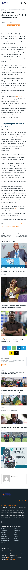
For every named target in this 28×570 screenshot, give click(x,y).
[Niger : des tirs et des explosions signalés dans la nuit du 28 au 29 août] (14, 382)
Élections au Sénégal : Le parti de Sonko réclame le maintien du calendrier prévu (12, 391)
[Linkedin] (19, 348)
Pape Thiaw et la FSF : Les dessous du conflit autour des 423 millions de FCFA (12, 340)
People (3, 269)
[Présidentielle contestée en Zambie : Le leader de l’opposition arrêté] (14, 419)
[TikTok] (17, 501)
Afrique (2, 370)
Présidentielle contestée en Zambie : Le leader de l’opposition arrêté (12, 409)
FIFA (15, 208)
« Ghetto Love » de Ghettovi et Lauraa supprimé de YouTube (21, 235)
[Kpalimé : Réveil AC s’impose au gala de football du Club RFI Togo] (14, 437)
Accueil (2, 9)
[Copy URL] (16, 353)
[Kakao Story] (11, 353)
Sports (17, 25)
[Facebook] (4, 348)
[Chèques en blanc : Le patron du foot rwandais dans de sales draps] (14, 255)
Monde (6, 9)
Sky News (19, 96)
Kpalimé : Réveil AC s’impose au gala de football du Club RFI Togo (14, 428)
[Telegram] (23, 348)
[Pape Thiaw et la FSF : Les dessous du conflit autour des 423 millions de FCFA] (14, 323)
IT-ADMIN (22, 567)
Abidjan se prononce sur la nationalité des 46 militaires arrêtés (7, 235)
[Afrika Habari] (6, 478)
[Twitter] (9, 348)
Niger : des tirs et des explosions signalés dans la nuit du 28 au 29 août (12, 372)
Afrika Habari (14, 476)
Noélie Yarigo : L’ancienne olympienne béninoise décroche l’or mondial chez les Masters (13, 306)
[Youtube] (25, 501)
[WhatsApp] (14, 348)
